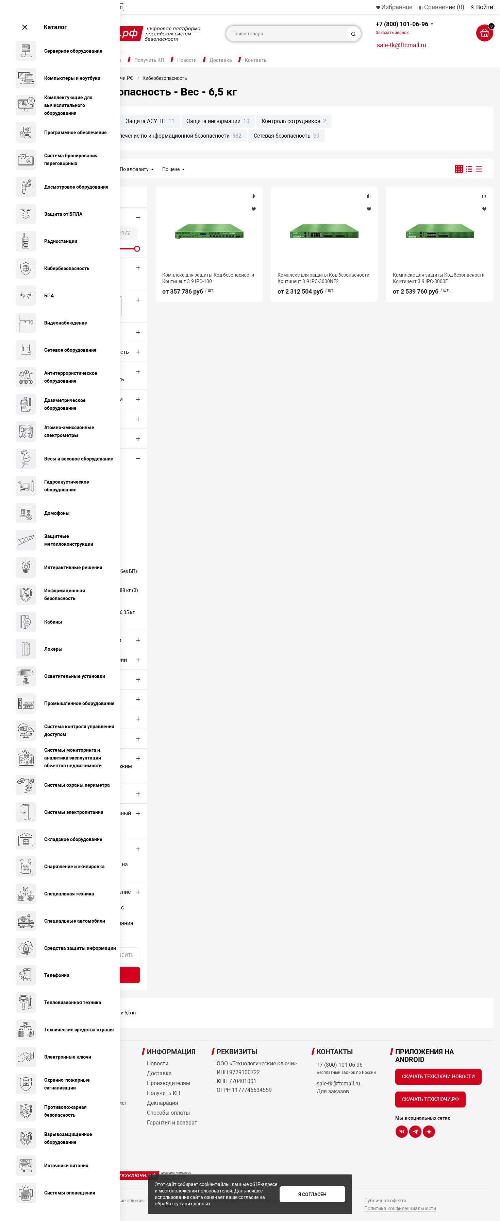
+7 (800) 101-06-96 (402, 27)
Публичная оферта (385, 1200)
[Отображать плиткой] (459, 169)
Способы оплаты (168, 1113)
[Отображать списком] (469, 169)
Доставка (221, 60)
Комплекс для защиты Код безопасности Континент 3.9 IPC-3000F (439, 278)
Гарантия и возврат (172, 1122)
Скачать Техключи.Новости (438, 1076)
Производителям (168, 1083)
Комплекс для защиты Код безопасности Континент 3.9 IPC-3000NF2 (323, 278)
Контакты (256, 60)
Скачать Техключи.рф (430, 1099)
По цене (171, 169)
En (120, 7)
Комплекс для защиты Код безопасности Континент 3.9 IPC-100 (208, 278)
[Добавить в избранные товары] (253, 208)
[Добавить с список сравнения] (253, 196)
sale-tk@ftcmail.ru (401, 45)
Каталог (55, 27)
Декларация (162, 1103)
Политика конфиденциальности (400, 1208)
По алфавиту (134, 169)
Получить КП (149, 60)
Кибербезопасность (165, 78)
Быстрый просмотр (209, 231)
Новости (187, 60)
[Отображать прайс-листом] (478, 169)
